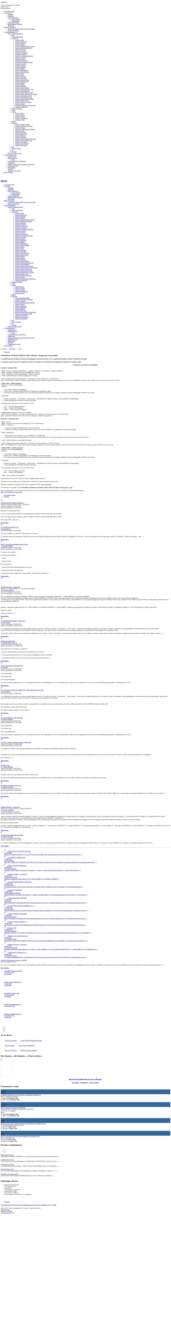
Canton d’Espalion (20, 43)
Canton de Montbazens (21, 70)
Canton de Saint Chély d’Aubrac (24, 92)
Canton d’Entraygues (21, 41)
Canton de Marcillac (20, 67)
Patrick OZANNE (8, 787)
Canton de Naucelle (20, 77)
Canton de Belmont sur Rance (23, 48)
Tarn (12, 147)
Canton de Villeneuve (21, 107)
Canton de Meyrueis (20, 137)
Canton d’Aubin (19, 40)
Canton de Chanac (20, 128)
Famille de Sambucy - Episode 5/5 (10, 587)
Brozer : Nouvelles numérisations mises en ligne (14, 544)
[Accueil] (4, 2)
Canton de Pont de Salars (22, 80)
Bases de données (10, 27)
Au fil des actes (12, 156)
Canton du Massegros (21, 145)
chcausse (5, 667)
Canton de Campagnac (21, 53)
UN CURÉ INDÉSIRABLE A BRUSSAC (13, 621)
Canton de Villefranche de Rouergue (25, 105)
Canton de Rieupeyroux (21, 81)
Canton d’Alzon (19, 113)
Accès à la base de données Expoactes (31, 1040)
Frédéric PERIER (8, 546)
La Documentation (10, 155)
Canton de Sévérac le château (23, 102)
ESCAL (9, 1213)
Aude (13, 35)
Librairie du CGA (13, 166)
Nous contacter (8, 172)
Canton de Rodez (20, 84)
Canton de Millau (20, 69)
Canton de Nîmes (20, 115)
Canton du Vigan (20, 120)
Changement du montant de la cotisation (12, 835)
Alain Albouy (6, 529)
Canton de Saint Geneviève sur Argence (26, 94)
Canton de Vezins (20, 104)
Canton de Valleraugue (21, 118)
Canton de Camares (20, 51)
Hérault (13, 121)
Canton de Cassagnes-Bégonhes (24, 56)
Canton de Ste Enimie (21, 142)
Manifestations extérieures (15, 24)
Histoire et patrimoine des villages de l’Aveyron (21, 164)
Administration (15, 21)
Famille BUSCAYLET (7, 1155)
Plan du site (8, 1205)
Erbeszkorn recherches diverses (9, 1174)
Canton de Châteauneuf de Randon (25, 129)
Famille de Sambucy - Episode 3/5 (10, 807)
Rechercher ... (5, 349)
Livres (13, 159)
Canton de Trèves (20, 116)
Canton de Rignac (20, 83)
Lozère (14, 123)
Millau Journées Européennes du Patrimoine (13, 1107)
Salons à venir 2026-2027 (8, 641)
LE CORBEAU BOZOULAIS (10, 527)
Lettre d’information (13, 22)
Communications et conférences (17, 161)
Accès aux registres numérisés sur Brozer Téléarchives (16, 742)
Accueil (12, 11)
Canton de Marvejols (21, 134)
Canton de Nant (19, 75)
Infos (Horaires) (13, 18)
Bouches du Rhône (16, 108)
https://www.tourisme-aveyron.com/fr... (12, 492)
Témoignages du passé (14, 171)
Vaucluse (13, 151)
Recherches (11, 25)
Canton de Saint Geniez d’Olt (23, 96)
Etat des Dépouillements (15, 33)
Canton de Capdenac (21, 54)
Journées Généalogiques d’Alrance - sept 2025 (14, 960)
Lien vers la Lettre (46, 484)
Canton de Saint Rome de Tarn (23, 97)
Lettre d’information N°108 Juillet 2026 (12, 665)
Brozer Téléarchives (13, 30)
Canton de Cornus (20, 59)
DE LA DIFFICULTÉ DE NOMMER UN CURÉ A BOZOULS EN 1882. (22, 690)
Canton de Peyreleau (21, 78)
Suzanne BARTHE (8, 590)
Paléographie (11, 167)
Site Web (10, 169)
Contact (18, 1205)
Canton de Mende (20, 135)
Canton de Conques (20, 57)
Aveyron (14, 38)
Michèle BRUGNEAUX (10, 642)
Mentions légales (29, 1205)
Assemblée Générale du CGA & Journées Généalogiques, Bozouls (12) (21, 1095)
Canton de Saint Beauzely (22, 91)
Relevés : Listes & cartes (15, 153)
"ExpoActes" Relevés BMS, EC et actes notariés (21, 29)
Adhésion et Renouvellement (28, 1050)
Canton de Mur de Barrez (22, 72)
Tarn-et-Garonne (16, 148)
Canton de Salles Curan (21, 100)
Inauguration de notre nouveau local (11, 785)
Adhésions (11, 16)
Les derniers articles (9, 495)
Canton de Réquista (20, 86)
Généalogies (11, 163)
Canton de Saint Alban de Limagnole (25, 139)
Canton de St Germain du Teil (23, 140)
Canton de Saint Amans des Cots (24, 89)
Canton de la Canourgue (22, 143)
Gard (13, 112)
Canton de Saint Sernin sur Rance (24, 99)
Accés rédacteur (43, 1205)
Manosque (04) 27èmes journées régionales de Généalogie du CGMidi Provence (23, 1123)
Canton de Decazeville (21, 61)
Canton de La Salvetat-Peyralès (24, 62)
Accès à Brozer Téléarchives (27, 1045)
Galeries (6, 496)
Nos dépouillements (10, 32)
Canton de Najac (19, 73)
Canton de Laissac (20, 65)
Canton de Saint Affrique (22, 88)
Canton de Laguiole (20, 64)
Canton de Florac (20, 131)
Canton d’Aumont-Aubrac (22, 124)
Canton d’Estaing (20, 45)
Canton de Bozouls (20, 49)
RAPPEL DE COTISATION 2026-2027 (12, 503)
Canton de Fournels (20, 132)
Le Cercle (8, 13)
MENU (4, 181)
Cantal (13, 110)
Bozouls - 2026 (68, 487)
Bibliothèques (12, 158)
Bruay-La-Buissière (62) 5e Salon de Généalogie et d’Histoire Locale (20, 1136)
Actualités (10, 14)
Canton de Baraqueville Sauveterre (25, 46)
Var (12, 150)
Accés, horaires (15, 19)
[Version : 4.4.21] (10, 1211)
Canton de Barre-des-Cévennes (24, 126)
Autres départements (17, 37)
